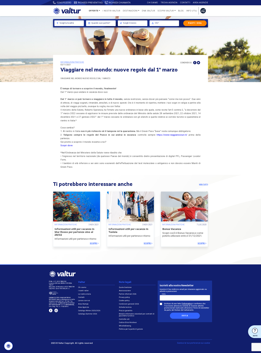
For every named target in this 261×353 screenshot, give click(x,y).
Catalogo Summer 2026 (87, 314)
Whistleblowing (125, 326)
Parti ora (195, 23)
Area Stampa (83, 304)
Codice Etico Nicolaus (128, 322)
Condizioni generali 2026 (129, 304)
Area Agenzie (200, 3)
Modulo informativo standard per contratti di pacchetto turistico (136, 315)
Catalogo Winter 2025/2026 (89, 311)
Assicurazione (125, 291)
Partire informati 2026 (127, 294)
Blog (181, 11)
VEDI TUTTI (203, 184)
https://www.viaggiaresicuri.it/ (172, 135)
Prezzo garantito (126, 311)
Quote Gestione (125, 287)
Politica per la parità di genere (131, 329)
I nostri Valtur (111, 11)
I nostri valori (83, 291)
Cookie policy (124, 301)
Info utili (191, 11)
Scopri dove (66, 145)
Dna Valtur (148, 11)
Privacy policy (124, 297)
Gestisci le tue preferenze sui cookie (193, 343)
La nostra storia (84, 294)
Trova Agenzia (169, 3)
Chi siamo (152, 3)
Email (164, 294)
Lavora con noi (84, 301)
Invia (185, 316)
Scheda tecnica (125, 307)
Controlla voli (124, 319)
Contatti (185, 3)
